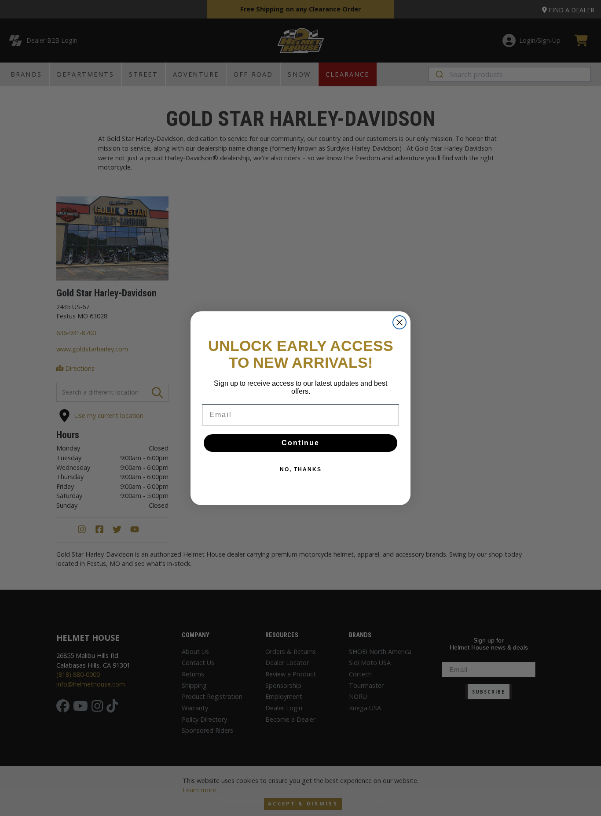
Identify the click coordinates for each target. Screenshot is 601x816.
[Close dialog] (399, 322)
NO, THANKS (301, 469)
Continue (300, 443)
